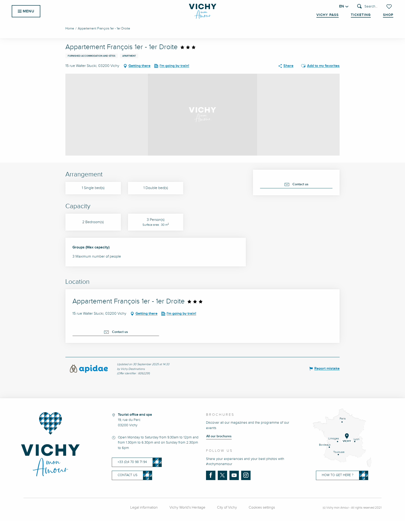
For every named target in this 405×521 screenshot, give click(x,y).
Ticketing (361, 15)
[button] (367, 6)
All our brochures (219, 436)
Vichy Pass (327, 15)
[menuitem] (202, 11)
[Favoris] (389, 6)
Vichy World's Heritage (187, 507)
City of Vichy (227, 507)
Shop (388, 15)
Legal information (144, 507)
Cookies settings (262, 507)
